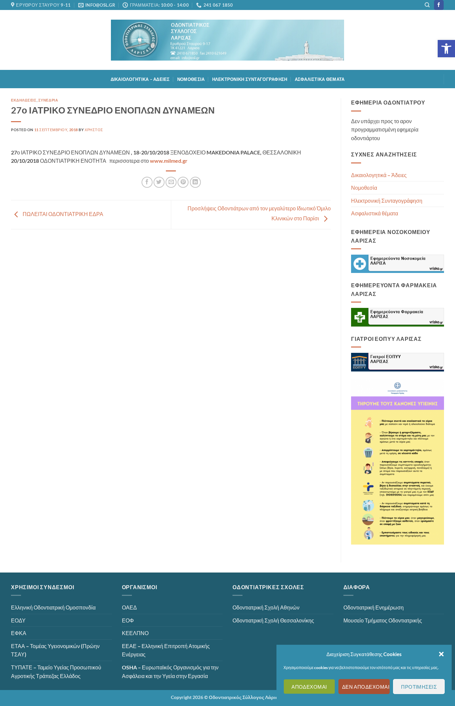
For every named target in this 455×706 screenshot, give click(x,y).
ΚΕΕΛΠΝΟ (135, 633)
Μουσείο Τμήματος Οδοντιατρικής (382, 620)
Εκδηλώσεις (24, 100)
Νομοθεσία (191, 79)
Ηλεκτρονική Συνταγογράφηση (249, 79)
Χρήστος (94, 129)
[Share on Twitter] (159, 182)
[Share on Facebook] (147, 182)
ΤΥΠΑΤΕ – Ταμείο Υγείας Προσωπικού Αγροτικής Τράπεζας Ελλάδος (56, 671)
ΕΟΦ (128, 620)
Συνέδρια (48, 100)
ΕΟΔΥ (18, 620)
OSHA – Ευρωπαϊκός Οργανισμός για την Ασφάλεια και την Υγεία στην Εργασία (170, 671)
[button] (446, 48)
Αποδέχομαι (309, 687)
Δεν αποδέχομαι (365, 687)
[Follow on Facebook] (439, 5)
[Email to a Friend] (171, 182)
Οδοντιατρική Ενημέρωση (373, 607)
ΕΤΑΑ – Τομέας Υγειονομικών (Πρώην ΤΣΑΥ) (55, 650)
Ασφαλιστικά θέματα (320, 79)
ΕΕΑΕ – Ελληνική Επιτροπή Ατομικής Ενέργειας (166, 650)
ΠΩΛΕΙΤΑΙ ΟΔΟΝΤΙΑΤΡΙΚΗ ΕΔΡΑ (62, 214)
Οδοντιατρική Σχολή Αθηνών (265, 607)
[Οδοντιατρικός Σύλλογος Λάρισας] (227, 40)
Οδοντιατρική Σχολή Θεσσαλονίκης (273, 620)
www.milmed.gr (168, 160)
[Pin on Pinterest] (183, 182)
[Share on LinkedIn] (195, 182)
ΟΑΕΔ (129, 607)
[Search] (427, 5)
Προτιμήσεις (419, 687)
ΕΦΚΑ (18, 633)
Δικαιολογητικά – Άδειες (140, 79)
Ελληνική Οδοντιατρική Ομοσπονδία (53, 607)
